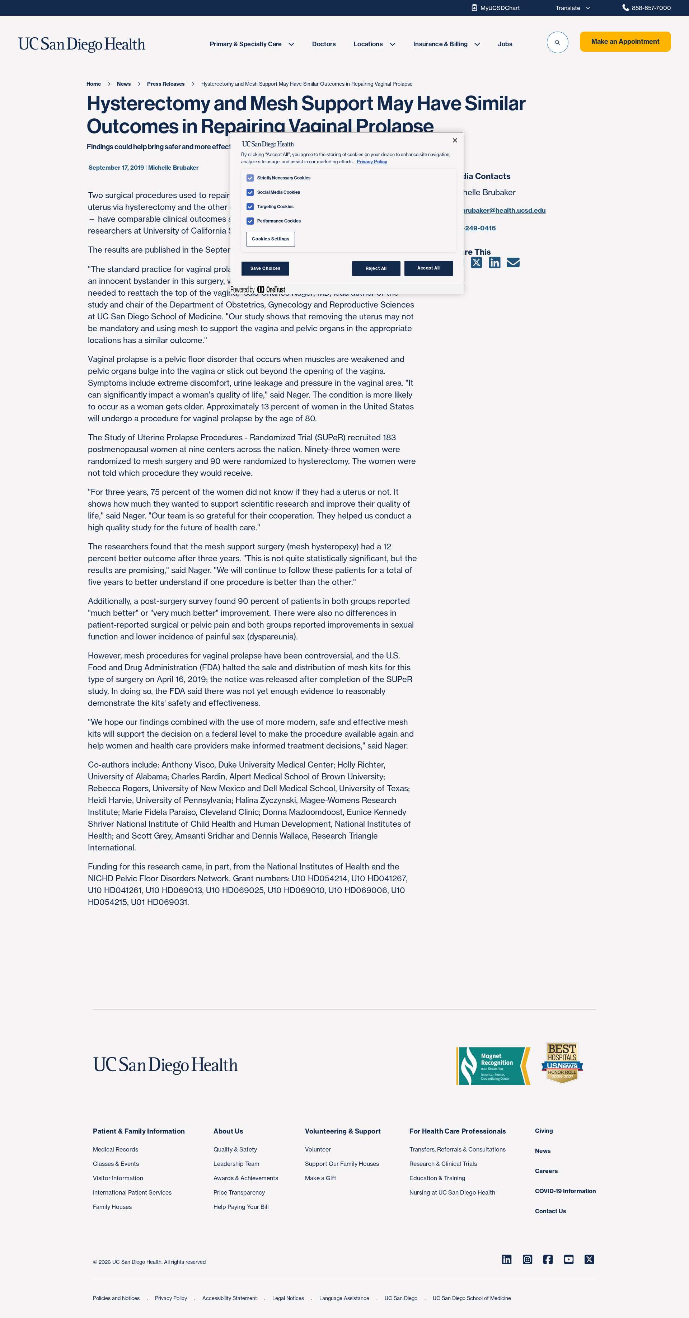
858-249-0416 (473, 228)
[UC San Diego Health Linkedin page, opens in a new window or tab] (507, 1259)
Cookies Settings (270, 238)
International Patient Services (132, 1192)
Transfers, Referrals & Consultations (457, 1149)
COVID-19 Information (565, 1191)
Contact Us (550, 1211)
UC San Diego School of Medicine (472, 1298)
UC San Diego (402, 1298)
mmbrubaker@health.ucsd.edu (498, 210)
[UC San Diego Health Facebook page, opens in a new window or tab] (548, 1259)
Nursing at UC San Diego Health (452, 1192)
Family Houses (112, 1206)
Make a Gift (320, 1178)
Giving (544, 1130)
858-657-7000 (651, 7)
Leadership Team (236, 1163)
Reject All (376, 268)
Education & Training (437, 1178)
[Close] (455, 140)
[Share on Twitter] (476, 265)
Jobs (505, 44)
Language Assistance (345, 1298)
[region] (347, 213)
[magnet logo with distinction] (496, 1066)
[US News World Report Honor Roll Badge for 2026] (565, 1066)
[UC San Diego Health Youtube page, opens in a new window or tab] (569, 1259)
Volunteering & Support (343, 1131)
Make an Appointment (625, 41)
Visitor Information (118, 1178)
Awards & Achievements (246, 1178)
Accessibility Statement (230, 1298)
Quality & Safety (235, 1149)
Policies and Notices (117, 1298)
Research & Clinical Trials (443, 1163)
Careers (546, 1170)
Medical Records (115, 1149)
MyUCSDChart (500, 7)
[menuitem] (252, 44)
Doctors (324, 44)
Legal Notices (288, 1298)
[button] (557, 42)
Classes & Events (116, 1163)
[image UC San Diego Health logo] (103, 45)
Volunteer (318, 1149)
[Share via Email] (513, 265)
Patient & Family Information (139, 1131)
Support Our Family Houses (342, 1163)
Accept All (428, 268)
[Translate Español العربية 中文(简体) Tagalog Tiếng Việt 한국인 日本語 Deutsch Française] (571, 8)
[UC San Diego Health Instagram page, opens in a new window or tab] (527, 1259)
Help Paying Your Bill (241, 1206)
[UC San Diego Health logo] (168, 1066)
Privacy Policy (171, 1298)
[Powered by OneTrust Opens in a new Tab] (257, 289)
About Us (228, 1131)
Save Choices (265, 268)
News (543, 1150)
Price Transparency (239, 1192)
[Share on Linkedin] (495, 265)
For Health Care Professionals (457, 1131)
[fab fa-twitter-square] (589, 1259)
